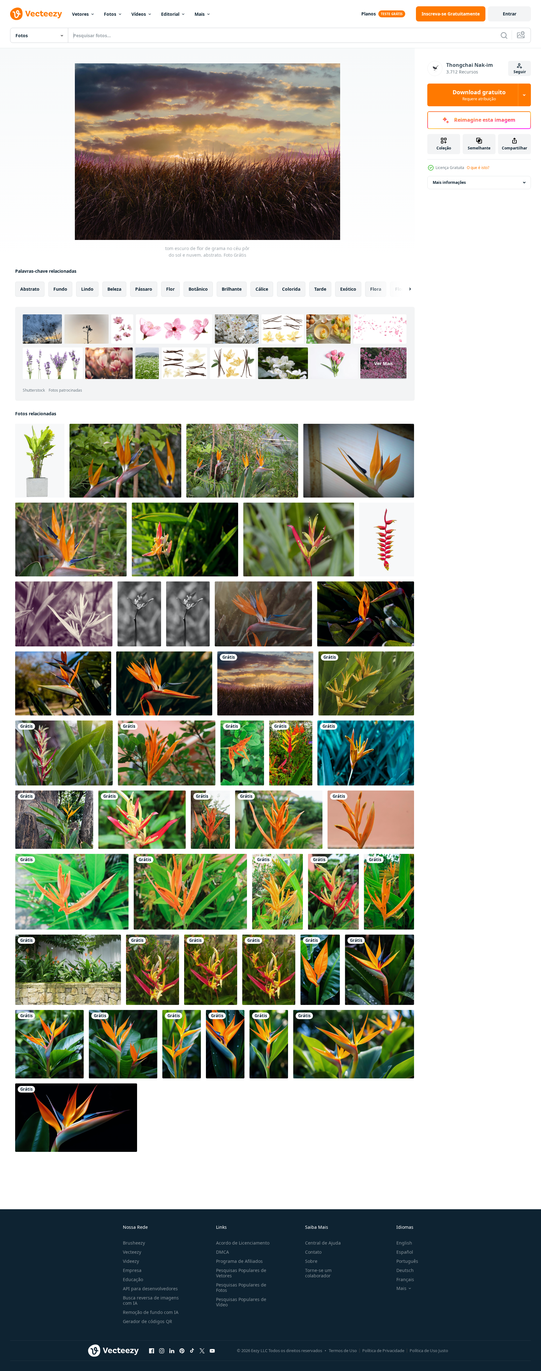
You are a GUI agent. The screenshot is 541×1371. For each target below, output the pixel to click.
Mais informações (449, 182)
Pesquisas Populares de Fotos (241, 1287)
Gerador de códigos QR (147, 1321)
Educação (133, 1279)
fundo (60, 289)
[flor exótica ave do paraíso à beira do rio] (185, 539)
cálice (261, 289)
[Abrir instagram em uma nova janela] (161, 1350)
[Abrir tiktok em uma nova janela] (192, 1350)
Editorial (170, 14)
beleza (114, 289)
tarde (320, 289)
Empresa (132, 1270)
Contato (313, 1252)
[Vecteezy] (36, 14)
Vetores (80, 14)
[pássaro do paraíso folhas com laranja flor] (320, 970)
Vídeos (138, 14)
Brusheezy (134, 1243)
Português (407, 1261)
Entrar (509, 14)
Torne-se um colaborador (318, 1273)
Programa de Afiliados (239, 1261)
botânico (198, 289)
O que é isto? (478, 167)
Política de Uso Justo (429, 1350)
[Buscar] (504, 35)
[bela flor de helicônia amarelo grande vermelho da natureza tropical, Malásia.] (298, 539)
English (404, 1243)
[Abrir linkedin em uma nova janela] (171, 1350)
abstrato (29, 289)
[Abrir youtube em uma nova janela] (212, 1350)
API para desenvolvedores (150, 1289)
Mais (200, 14)
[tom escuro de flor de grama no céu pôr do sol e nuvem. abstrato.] (265, 683)
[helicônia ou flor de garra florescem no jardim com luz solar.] (64, 753)
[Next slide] (404, 289)
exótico (348, 289)
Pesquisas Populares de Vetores (241, 1273)
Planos (368, 14)
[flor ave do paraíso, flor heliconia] (139, 613)
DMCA (222, 1252)
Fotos (110, 14)
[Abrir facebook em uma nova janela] (151, 1350)
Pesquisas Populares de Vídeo (241, 1302)
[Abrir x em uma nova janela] (202, 1350)
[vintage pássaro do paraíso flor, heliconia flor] (63, 613)
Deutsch (405, 1270)
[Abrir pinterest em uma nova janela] (181, 1350)
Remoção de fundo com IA (150, 1312)
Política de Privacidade (383, 1350)
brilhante (232, 289)
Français (405, 1279)
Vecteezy (132, 1252)
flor (170, 289)
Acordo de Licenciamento (242, 1243)
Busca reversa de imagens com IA (151, 1300)
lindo (87, 289)
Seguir (520, 71)
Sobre (311, 1261)
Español (404, 1252)
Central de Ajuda (323, 1243)
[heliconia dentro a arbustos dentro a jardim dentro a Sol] (68, 970)
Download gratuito (479, 95)
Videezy (131, 1261)
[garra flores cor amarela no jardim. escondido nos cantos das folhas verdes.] (366, 683)
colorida (291, 289)
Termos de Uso (343, 1350)
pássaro (143, 289)
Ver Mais (383, 363)
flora (375, 289)
